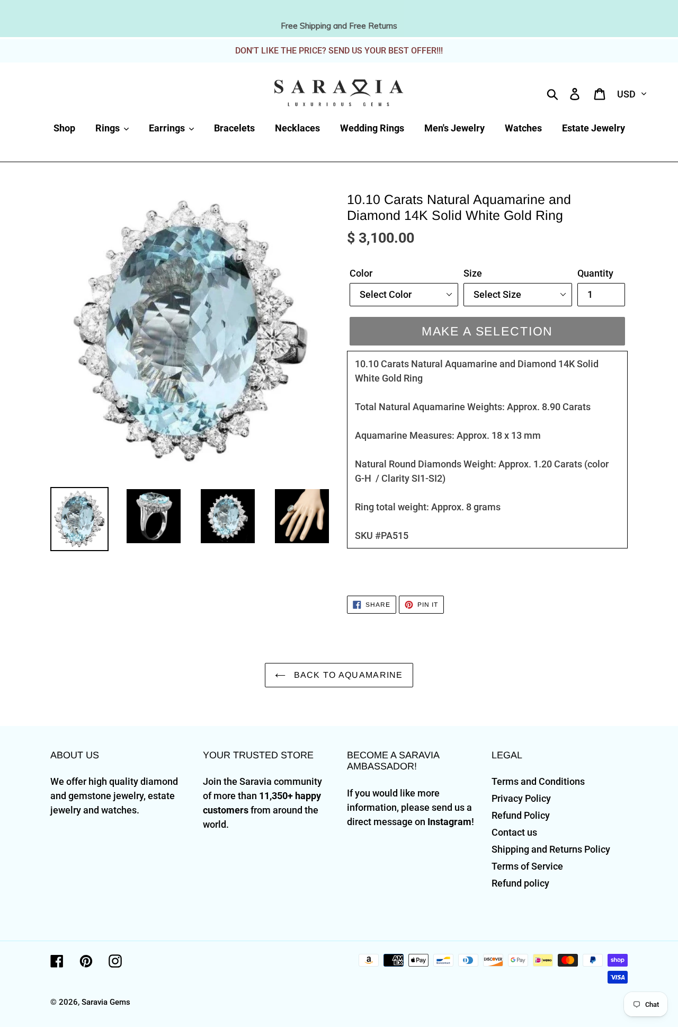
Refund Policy (521, 815)
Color (361, 273)
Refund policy (520, 883)
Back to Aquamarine (347, 674)
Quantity (595, 273)
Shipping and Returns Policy (551, 849)
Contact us (514, 832)
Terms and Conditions (538, 781)
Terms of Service (527, 866)
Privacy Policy (521, 798)
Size (472, 273)
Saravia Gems (106, 1002)
